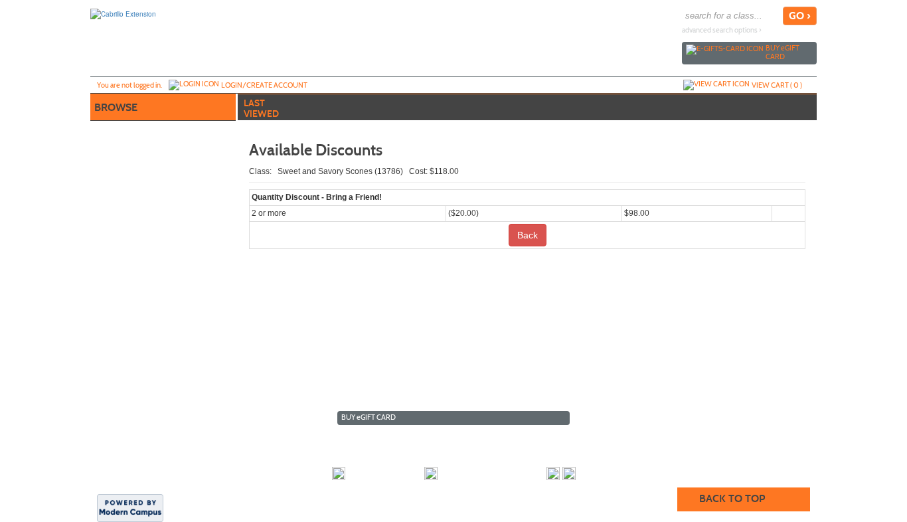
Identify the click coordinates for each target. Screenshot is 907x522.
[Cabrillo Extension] (123, 13)
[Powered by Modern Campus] (130, 506)
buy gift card (782, 52)
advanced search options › (722, 30)
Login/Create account (264, 85)
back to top (732, 498)
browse (115, 107)
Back (527, 235)
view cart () (777, 85)
